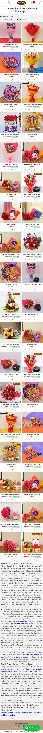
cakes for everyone (29, 655)
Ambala (17, 713)
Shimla (24, 713)
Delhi (30, 713)
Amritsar (12, 715)
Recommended (7, 17)
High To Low (22, 19)
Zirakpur (10, 713)
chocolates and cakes (24, 624)
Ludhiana (4, 715)
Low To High (7, 19)
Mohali (3, 713)
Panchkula (38, 713)
